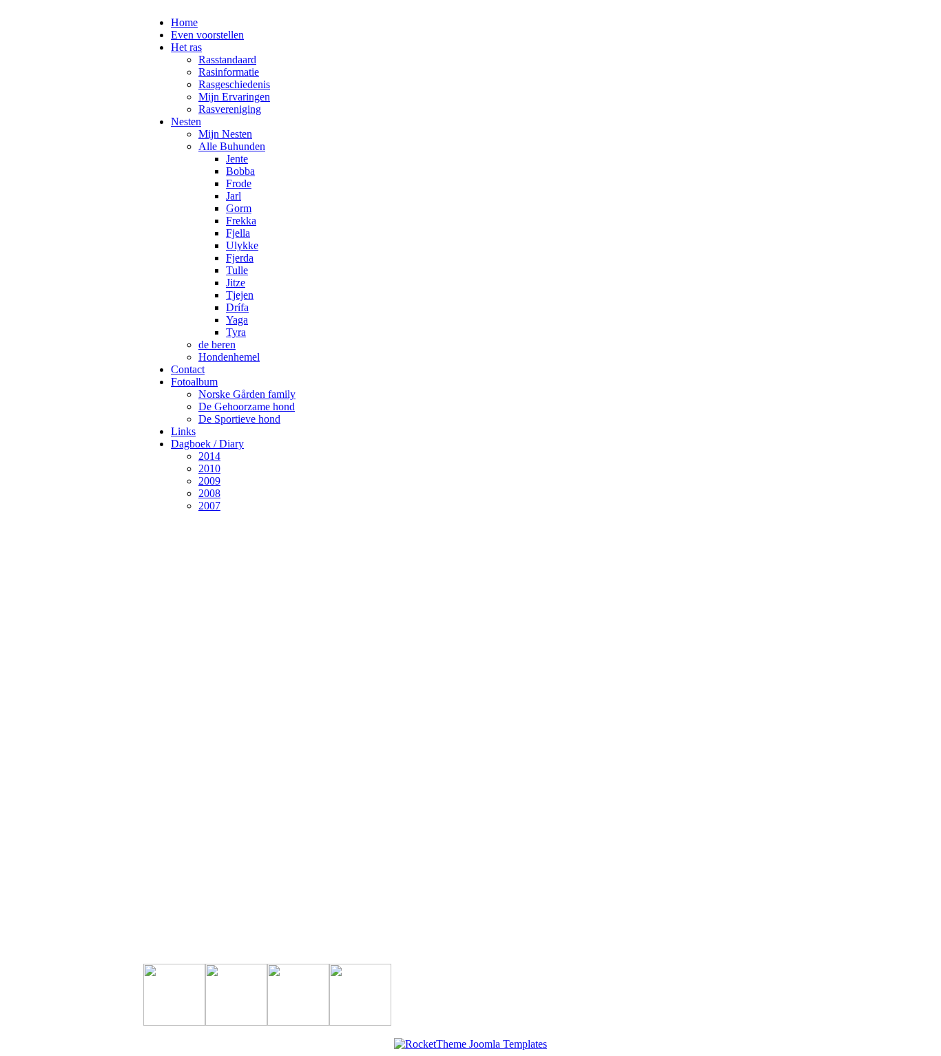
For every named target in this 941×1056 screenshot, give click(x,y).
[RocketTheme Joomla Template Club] (470, 1044)
